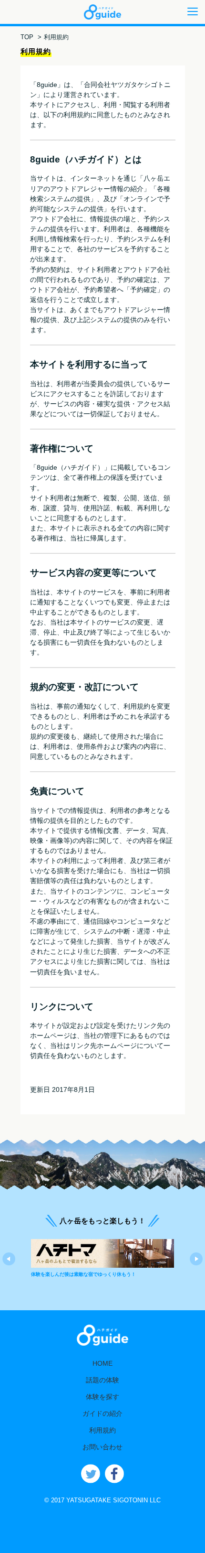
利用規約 (102, 1430)
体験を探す (102, 1397)
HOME (102, 1363)
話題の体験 (102, 1380)
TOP (26, 37)
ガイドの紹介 (102, 1413)
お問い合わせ (102, 1447)
